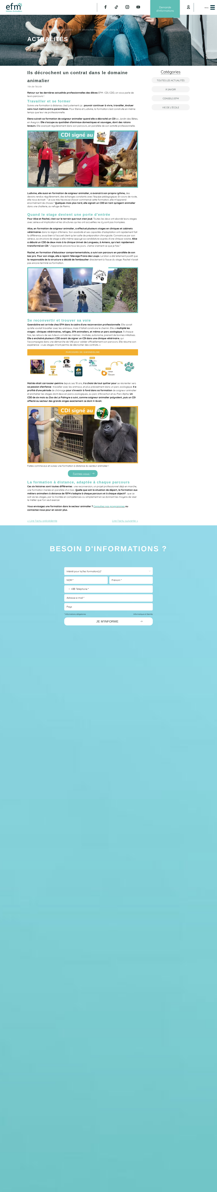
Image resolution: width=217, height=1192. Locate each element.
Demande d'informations (165, 8)
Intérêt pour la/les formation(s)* (84, 571)
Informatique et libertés (143, 614)
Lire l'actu (125, 520)
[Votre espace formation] (188, 7)
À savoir (170, 89)
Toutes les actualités (171, 80)
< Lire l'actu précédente (42, 520)
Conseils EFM (171, 98)
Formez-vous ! (81, 473)
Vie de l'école (170, 107)
